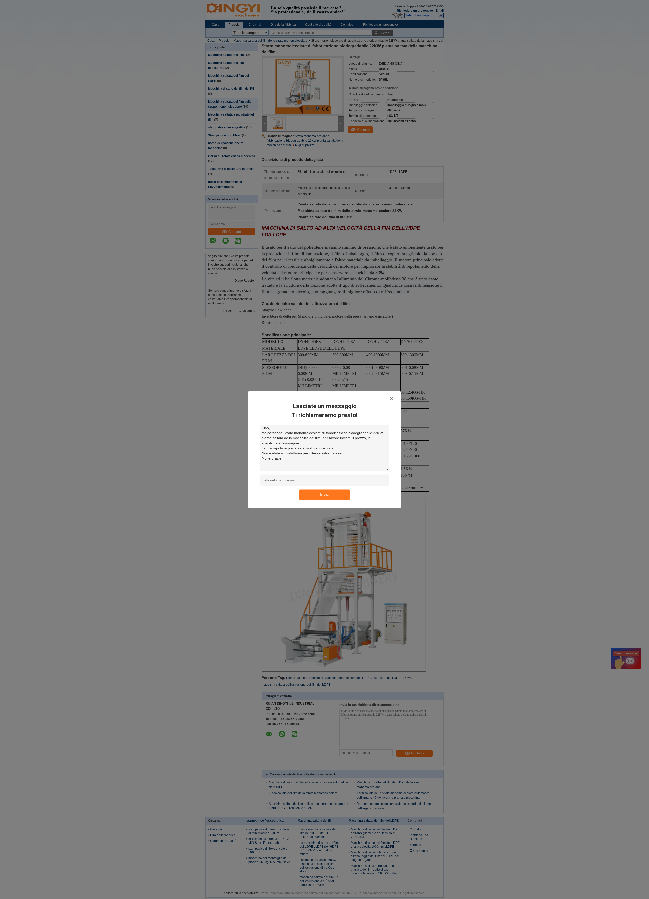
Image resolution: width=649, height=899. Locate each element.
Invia (324, 494)
